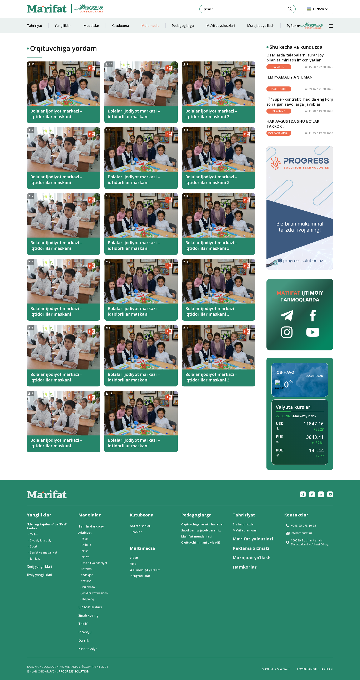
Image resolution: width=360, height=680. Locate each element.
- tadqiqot (86, 575)
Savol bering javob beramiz (201, 530)
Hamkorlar (245, 567)
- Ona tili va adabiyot (93, 563)
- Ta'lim (33, 534)
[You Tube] (330, 494)
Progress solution (74, 671)
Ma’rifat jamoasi (245, 530)
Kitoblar (136, 532)
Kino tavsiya (87, 648)
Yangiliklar (63, 25)
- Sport (32, 546)
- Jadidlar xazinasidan (94, 593)
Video (134, 558)
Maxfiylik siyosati (275, 669)
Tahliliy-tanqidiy (91, 526)
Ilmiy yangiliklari (39, 574)
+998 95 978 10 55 (303, 526)
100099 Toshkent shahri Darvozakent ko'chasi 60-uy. (310, 542)
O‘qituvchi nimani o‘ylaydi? (200, 542)
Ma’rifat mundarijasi (196, 536)
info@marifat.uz (301, 533)
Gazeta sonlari (140, 526)
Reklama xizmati (251, 548)
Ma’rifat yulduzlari (220, 25)
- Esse (84, 539)
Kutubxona (120, 25)
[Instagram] (321, 494)
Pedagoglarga (183, 25)
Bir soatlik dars (90, 607)
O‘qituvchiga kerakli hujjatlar (202, 524)
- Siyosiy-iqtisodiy (39, 540)
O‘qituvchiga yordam (145, 570)
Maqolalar (91, 25)
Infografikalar (140, 576)
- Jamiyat (34, 558)
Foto (133, 564)
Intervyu (84, 632)
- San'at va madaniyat (42, 552)
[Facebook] (312, 494)
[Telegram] (303, 494)
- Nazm (85, 557)
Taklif (83, 623)
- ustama (86, 569)
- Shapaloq (87, 599)
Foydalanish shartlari (315, 669)
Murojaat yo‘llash (260, 25)
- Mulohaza (87, 587)
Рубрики (293, 25)
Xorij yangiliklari (39, 566)
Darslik (83, 640)
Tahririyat (34, 25)
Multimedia (150, 25)
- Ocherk (85, 545)
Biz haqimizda (243, 524)
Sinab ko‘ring (88, 615)
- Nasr (84, 551)
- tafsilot (85, 581)
